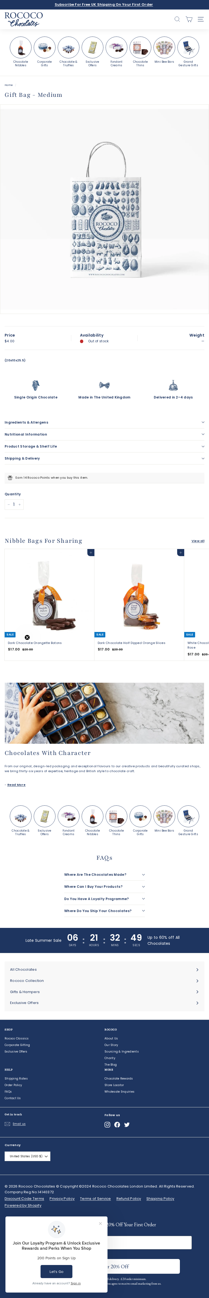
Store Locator (114, 1085)
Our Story (111, 1045)
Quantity (13, 494)
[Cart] (189, 19)
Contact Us (13, 1098)
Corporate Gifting (17, 1045)
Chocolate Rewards (118, 1079)
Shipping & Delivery (22, 458)
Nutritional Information (26, 434)
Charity (109, 1058)
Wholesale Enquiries (119, 1092)
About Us (111, 1038)
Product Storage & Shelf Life (31, 446)
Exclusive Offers (16, 1052)
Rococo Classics (17, 1038)
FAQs (8, 1092)
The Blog (110, 1065)
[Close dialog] (159, 1286)
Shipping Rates (16, 1079)
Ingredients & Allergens (26, 422)
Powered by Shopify (23, 1205)
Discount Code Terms (24, 1198)
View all (198, 541)
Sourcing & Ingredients (121, 1052)
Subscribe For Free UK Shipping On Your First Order (104, 4)
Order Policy (13, 1085)
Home (9, 85)
